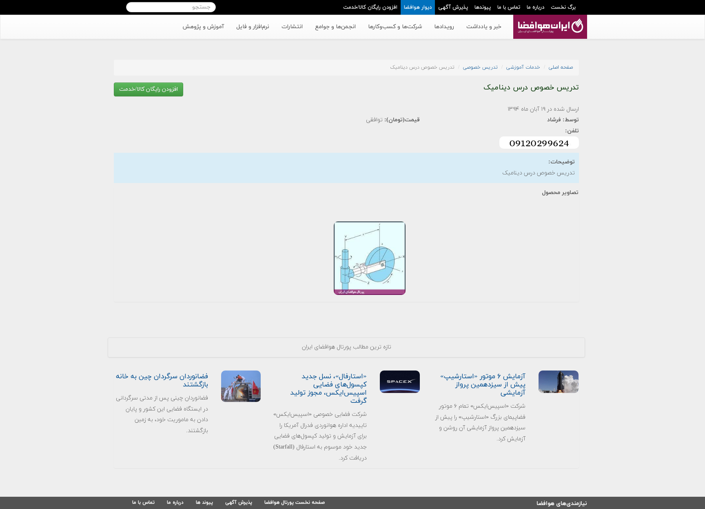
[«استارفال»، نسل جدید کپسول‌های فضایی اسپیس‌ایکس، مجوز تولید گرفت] (400, 381)
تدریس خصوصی (480, 67)
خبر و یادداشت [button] (483, 27)
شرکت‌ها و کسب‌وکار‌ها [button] (395, 27)
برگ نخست (563, 7)
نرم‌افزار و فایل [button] (252, 27)
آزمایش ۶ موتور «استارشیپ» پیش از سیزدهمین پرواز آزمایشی (482, 385)
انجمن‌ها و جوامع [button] (335, 27)
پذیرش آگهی (453, 7)
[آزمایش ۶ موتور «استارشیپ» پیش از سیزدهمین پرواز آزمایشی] (559, 381)
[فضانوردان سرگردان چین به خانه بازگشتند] (241, 386)
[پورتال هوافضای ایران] (549, 19)
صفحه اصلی (561, 67)
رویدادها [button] (444, 27)
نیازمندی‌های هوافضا (562, 502)
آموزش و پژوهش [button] (203, 27)
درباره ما (535, 7)
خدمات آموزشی (523, 67)
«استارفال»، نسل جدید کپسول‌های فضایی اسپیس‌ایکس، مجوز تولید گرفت (328, 389)
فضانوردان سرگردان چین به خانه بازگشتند (162, 381)
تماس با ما (508, 7)
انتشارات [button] (292, 27)
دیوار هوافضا (418, 7)
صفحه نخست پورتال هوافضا (294, 502)
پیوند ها (204, 502)
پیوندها (482, 7)
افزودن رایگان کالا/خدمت (370, 7)
